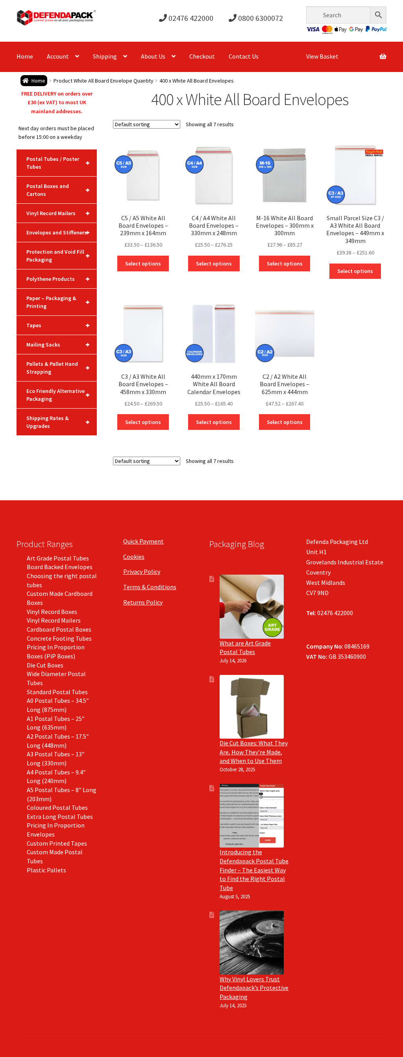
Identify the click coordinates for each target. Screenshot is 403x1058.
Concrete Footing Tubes (59, 638)
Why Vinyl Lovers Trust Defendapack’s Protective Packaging (254, 988)
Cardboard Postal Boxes (59, 629)
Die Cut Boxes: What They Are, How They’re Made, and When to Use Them (254, 752)
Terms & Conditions (149, 587)
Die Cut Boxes (45, 665)
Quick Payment (143, 541)
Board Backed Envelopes (59, 567)
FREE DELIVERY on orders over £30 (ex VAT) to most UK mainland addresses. (56, 102)
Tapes (58, 325)
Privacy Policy (141, 571)
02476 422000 (190, 18)
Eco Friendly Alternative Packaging (58, 394)
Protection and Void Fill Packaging (58, 255)
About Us (153, 56)
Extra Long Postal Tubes (60, 816)
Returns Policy (143, 602)
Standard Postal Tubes (57, 692)
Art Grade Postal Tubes (58, 558)
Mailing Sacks (58, 344)
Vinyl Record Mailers (58, 213)
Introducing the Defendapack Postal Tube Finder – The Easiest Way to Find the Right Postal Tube (254, 870)
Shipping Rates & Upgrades (58, 422)
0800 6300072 (260, 18)
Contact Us (244, 56)
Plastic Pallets (46, 870)
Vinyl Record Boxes (52, 612)
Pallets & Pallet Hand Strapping (58, 367)
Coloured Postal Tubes (57, 807)
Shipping (105, 56)
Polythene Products (58, 279)
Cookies (133, 556)
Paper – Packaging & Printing (58, 302)
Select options (143, 263)
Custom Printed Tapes (57, 843)
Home (25, 56)
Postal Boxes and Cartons (58, 189)
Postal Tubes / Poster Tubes (58, 162)
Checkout (202, 56)
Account (58, 56)
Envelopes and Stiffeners (58, 232)
